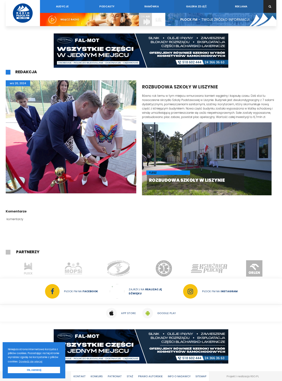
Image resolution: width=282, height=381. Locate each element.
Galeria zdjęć (196, 6)
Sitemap (201, 376)
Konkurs (97, 376)
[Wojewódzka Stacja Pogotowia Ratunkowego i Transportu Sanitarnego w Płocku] (118, 268)
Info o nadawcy (179, 376)
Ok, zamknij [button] (34, 370)
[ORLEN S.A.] (209, 268)
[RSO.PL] (254, 268)
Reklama (241, 6)
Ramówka (151, 6)
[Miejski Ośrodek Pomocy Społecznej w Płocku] (28, 268)
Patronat (115, 376)
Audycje (62, 6)
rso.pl (254, 376)
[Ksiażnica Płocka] (164, 268)
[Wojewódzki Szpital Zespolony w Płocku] (73, 268)
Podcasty (106, 6)
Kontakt (79, 376)
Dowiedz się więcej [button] (30, 361)
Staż (130, 376)
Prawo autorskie (150, 376)
